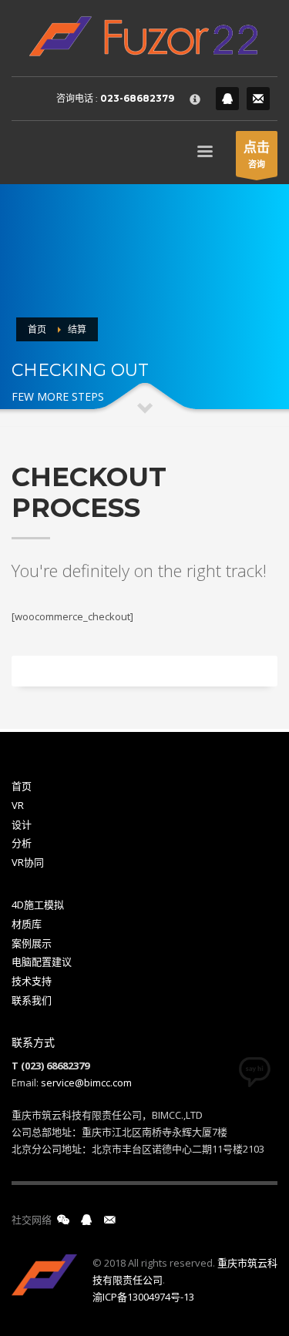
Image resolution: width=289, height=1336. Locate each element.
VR (18, 805)
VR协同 (28, 862)
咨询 (257, 154)
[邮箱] (109, 1219)
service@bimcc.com (86, 1082)
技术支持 (32, 981)
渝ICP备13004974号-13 (143, 1297)
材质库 (27, 924)
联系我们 (32, 1000)
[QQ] (227, 98)
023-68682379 (137, 98)
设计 (22, 824)
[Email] (258, 98)
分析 (22, 843)
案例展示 (32, 943)
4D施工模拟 (38, 904)
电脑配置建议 (42, 961)
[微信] (63, 1219)
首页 (22, 786)
